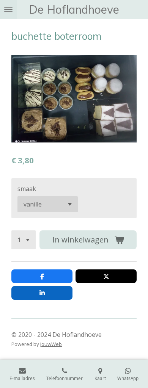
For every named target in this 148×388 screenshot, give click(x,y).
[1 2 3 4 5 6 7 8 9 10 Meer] (23, 239)
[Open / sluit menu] (8, 9)
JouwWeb (51, 344)
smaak (26, 189)
